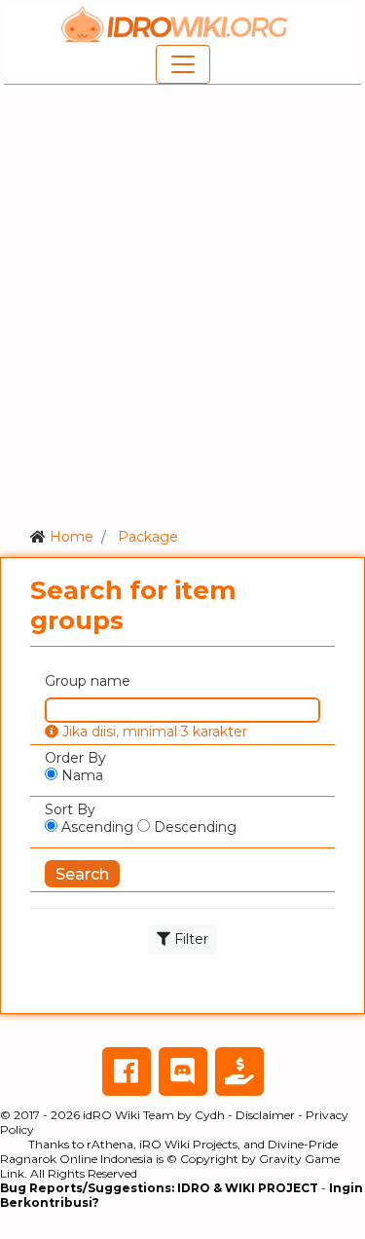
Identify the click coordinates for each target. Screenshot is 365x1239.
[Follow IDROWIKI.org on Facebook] (126, 1071)
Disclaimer (265, 1115)
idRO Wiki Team (128, 1115)
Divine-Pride (303, 1144)
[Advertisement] (182, 302)
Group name (87, 681)
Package (148, 536)
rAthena (110, 1144)
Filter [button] (189, 939)
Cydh (210, 1115)
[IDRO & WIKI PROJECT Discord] (183, 1071)
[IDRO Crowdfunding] (239, 1071)
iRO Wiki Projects (188, 1144)
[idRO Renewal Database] (175, 24)
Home (71, 536)
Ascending (95, 827)
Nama (80, 775)
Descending (193, 827)
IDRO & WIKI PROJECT (247, 1188)
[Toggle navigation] (183, 64)
